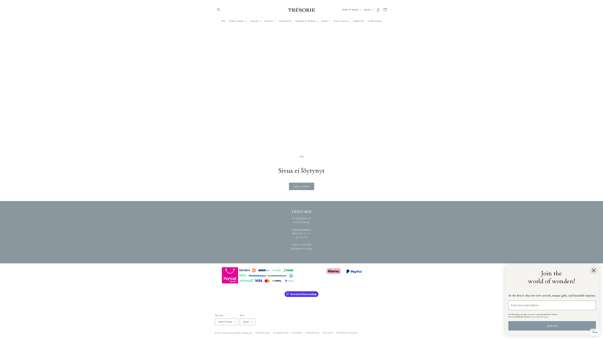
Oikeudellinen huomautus (347, 333)
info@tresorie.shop (301, 248)
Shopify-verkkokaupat (243, 333)
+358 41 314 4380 (301, 244)
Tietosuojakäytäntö (281, 333)
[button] (218, 9)
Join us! (552, 326)
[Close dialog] (594, 270)
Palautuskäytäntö (263, 333)
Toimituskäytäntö (312, 333)
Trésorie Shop (228, 333)
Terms (545, 317)
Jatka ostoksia (302, 186)
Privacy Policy (536, 317)
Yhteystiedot (328, 333)
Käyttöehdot (297, 333)
